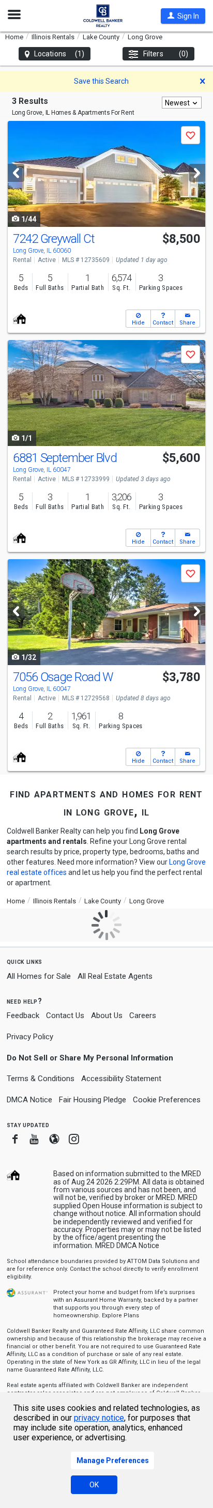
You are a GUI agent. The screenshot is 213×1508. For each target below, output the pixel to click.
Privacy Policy (30, 1036)
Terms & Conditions (40, 1078)
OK (94, 1485)
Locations (59, 54)
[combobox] (182, 103)
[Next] (197, 173)
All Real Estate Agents (115, 976)
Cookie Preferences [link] (167, 1099)
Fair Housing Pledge (92, 1099)
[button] (183, 16)
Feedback (23, 1016)
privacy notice (99, 1418)
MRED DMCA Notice (127, 1245)
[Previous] (16, 173)
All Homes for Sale (39, 976)
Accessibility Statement (121, 1078)
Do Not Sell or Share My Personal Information (90, 1058)
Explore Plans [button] (120, 1315)
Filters (165, 54)
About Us (107, 1015)
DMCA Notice (29, 1099)
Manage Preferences (113, 1460)
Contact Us (65, 1015)
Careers (142, 1015)
